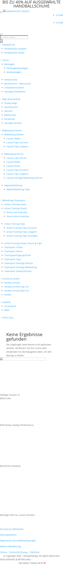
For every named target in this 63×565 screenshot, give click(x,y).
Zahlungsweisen (8, 534)
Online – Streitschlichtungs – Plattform (19, 552)
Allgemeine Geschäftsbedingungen (18, 540)
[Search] (1, 41)
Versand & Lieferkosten (12, 529)
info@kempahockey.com (12, 421)
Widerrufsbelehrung (10, 546)
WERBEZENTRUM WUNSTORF (48, 559)
